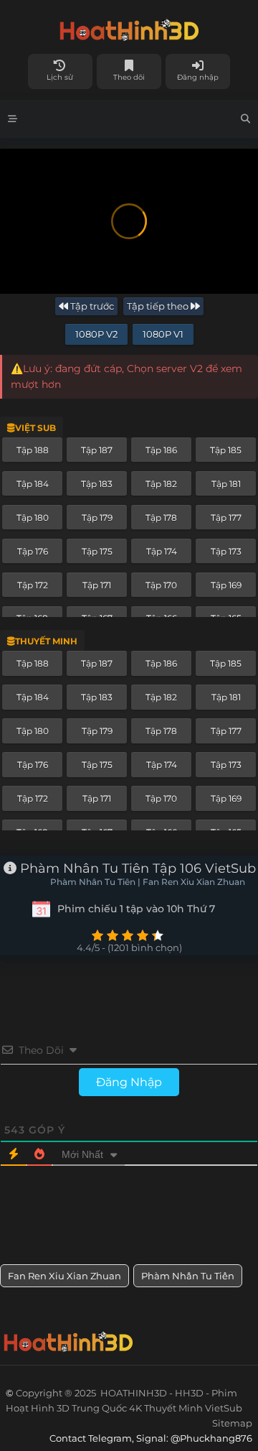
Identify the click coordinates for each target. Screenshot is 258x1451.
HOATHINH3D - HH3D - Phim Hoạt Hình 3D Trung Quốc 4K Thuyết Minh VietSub (129, 27)
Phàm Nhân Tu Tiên (187, 1275)
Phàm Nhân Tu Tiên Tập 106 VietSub (136, 868)
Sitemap (232, 1423)
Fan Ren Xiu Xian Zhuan (64, 1275)
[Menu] (12, 119)
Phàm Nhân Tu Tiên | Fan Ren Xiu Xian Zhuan (147, 882)
